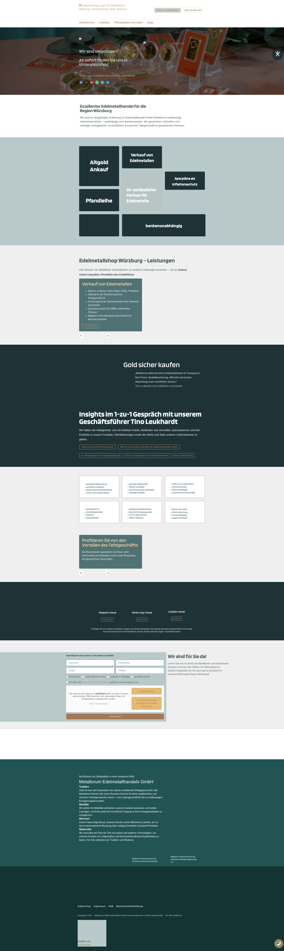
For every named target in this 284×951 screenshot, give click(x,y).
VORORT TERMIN (120, 677)
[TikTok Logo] (102, 82)
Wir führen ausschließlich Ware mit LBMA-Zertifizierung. (107, 75)
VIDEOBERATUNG (95, 677)
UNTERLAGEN (142, 677)
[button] (81, 336)
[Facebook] (81, 82)
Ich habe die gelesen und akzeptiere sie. (104, 682)
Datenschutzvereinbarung (95, 682)
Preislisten (104, 22)
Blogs (150, 22)
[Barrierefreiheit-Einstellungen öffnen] (278, 54)
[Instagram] (86, 82)
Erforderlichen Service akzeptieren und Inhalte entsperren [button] (146, 703)
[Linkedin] (108, 82)
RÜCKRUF (75, 677)
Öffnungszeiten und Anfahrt (128, 22)
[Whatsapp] (97, 82)
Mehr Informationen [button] (98, 703)
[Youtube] (92, 82)
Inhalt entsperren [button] (146, 691)
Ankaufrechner (87, 22)
